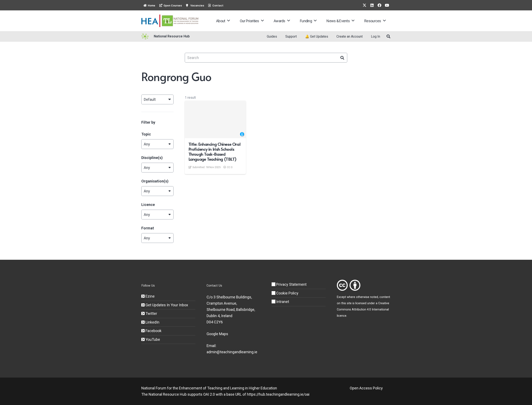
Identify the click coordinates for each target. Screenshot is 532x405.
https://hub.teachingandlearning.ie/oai (278, 394)
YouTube (152, 339)
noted (374, 297)
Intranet (282, 301)
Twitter (151, 313)
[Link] (342, 285)
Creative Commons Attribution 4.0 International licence (363, 310)
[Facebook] (379, 5)
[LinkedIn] (372, 5)
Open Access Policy (366, 388)
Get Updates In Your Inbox (166, 305)
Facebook (153, 331)
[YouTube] (387, 5)
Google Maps (217, 334)
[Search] (342, 57)
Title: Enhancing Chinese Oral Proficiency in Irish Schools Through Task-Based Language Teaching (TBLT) (214, 151)
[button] (228, 20)
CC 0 (229, 167)
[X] (364, 5)
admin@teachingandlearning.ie (232, 352)
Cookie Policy (286, 293)
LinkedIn (152, 322)
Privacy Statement (291, 284)
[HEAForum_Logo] (170, 21)
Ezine (150, 296)
